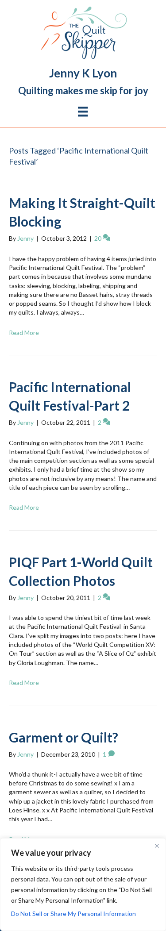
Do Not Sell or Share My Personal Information (73, 913)
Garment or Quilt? (63, 737)
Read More (24, 332)
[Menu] (83, 111)
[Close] (156, 845)
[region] (83, 884)
